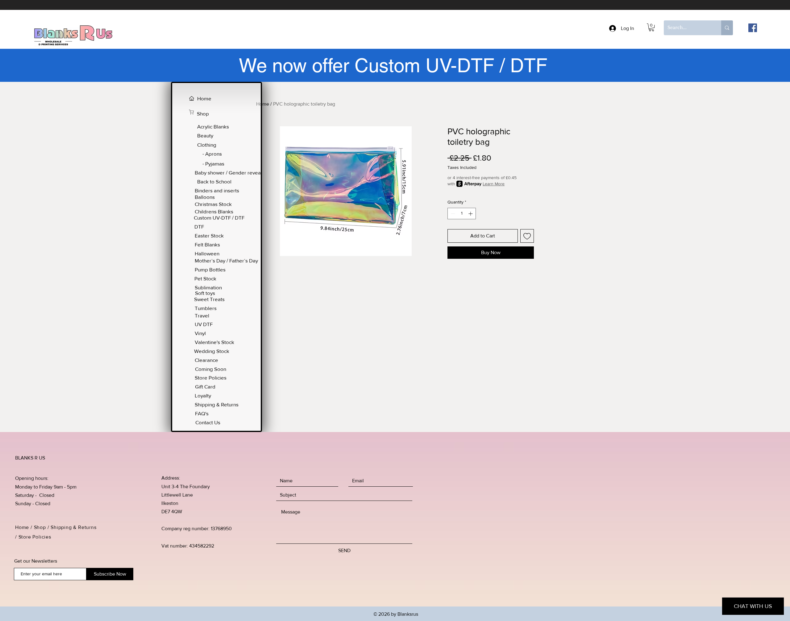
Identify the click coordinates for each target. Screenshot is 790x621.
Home (262, 104)
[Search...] (727, 27)
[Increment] (471, 213)
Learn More (494, 183)
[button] (651, 27)
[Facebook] (752, 27)
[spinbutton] (461, 213)
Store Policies (36, 536)
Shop (40, 527)
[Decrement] (452, 213)
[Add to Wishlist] (527, 236)
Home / (24, 527)
